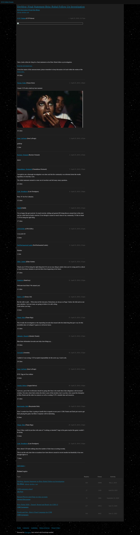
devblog (24, 12)
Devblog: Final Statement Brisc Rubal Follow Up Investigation (51, 6)
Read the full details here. (24, 66)
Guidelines (34, 528)
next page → (21, 466)
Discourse (28, 532)
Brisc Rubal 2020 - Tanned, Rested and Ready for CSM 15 (37, 505)
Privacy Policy (56, 528)
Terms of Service (44, 528)
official (19, 12)
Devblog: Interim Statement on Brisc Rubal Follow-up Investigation (40, 481)
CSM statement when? (25, 489)
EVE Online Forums (7, 2)
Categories (26, 528)
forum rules (20, 72)
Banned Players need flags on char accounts (32, 497)
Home (19, 528)
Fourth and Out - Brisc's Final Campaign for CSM (34, 512)
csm (28, 12)
